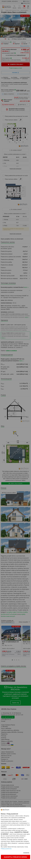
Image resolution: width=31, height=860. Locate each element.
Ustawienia (26, 852)
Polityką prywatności (6, 848)
